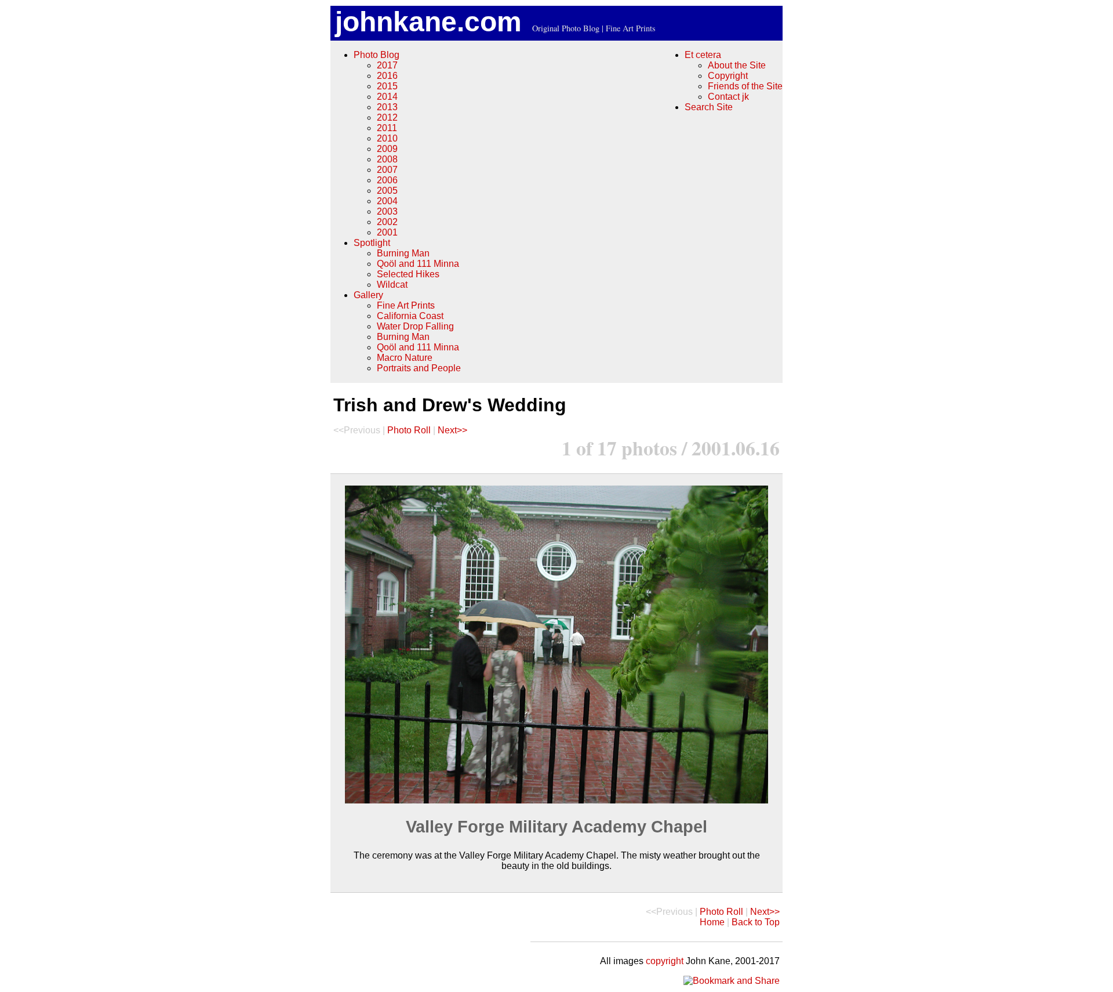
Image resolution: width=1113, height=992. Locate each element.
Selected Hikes (408, 274)
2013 (387, 107)
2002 (387, 222)
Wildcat (392, 284)
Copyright (728, 76)
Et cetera (703, 55)
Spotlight (372, 243)
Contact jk (728, 97)
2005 (387, 190)
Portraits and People (419, 368)
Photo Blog (376, 55)
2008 (387, 159)
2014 (387, 97)
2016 (387, 76)
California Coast (410, 316)
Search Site (709, 107)
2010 (387, 138)
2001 (387, 232)
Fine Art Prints (406, 305)
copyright (664, 961)
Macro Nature (404, 358)
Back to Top (756, 922)
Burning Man (403, 253)
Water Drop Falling (415, 326)
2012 (387, 117)
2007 (387, 170)
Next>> (452, 430)
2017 (387, 65)
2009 (387, 149)
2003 (387, 211)
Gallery (368, 295)
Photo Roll (409, 430)
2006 (387, 180)
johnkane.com (428, 21)
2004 (387, 201)
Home (712, 922)
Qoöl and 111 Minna (418, 264)
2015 (387, 86)
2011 (387, 128)
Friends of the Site (745, 86)
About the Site (737, 65)
